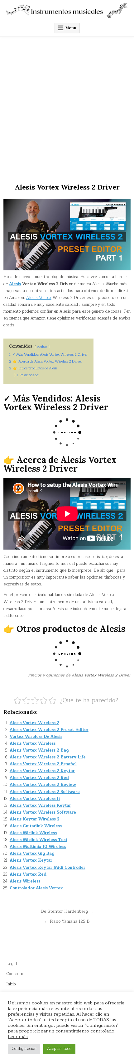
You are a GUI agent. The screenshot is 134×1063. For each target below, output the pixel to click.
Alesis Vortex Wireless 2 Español (43, 764)
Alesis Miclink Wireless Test (38, 839)
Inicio (11, 984)
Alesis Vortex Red (28, 874)
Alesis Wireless (25, 881)
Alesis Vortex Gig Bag (32, 853)
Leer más (18, 1036)
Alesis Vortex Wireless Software (43, 812)
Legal (11, 963)
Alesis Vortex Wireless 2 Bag (39, 750)
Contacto (14, 973)
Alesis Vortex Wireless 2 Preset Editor (49, 729)
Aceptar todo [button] (59, 1048)
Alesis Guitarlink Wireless (36, 826)
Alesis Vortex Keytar (31, 860)
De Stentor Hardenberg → (67, 911)
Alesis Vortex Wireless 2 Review (43, 784)
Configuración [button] (24, 1048)
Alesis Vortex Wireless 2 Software (45, 791)
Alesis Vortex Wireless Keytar (40, 805)
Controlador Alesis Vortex (36, 888)
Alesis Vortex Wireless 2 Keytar (42, 770)
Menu (70, 28)
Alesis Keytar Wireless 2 (35, 819)
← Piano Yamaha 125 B (67, 921)
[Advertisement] (67, 107)
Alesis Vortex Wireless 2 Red (39, 777)
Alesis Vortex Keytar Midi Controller (47, 867)
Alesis (15, 284)
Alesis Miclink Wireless (33, 833)
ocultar (42, 346)
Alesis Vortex (38, 297)
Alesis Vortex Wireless (32, 743)
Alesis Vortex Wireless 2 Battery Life (48, 757)
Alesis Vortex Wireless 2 (34, 722)
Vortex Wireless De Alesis (36, 736)
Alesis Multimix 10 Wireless (38, 846)
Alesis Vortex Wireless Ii (35, 798)
